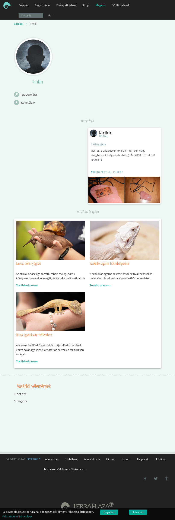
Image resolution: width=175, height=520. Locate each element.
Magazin (100, 5)
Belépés (23, 5)
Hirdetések (122, 5)
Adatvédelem (92, 459)
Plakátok (160, 459)
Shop (85, 5)
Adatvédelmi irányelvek (17, 516)
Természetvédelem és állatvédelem (65, 469)
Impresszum (51, 459)
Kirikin (106, 133)
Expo (125, 459)
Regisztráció (42, 5)
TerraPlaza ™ (33, 458)
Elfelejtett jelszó (66, 5)
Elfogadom (108, 512)
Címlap (18, 24)
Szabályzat (71, 459)
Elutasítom (138, 512)
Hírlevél (110, 459)
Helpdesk (142, 459)
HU (50, 15)
